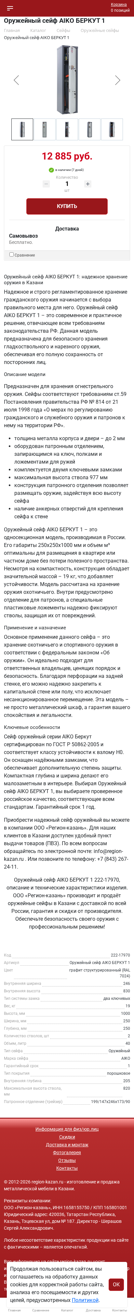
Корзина (119, 4)
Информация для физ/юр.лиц (67, 1129)
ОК (116, 1284)
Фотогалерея (67, 1152)
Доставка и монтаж (67, 1144)
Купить (67, 206)
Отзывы (67, 1160)
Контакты (67, 1168)
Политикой (85, 1300)
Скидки (67, 1136)
